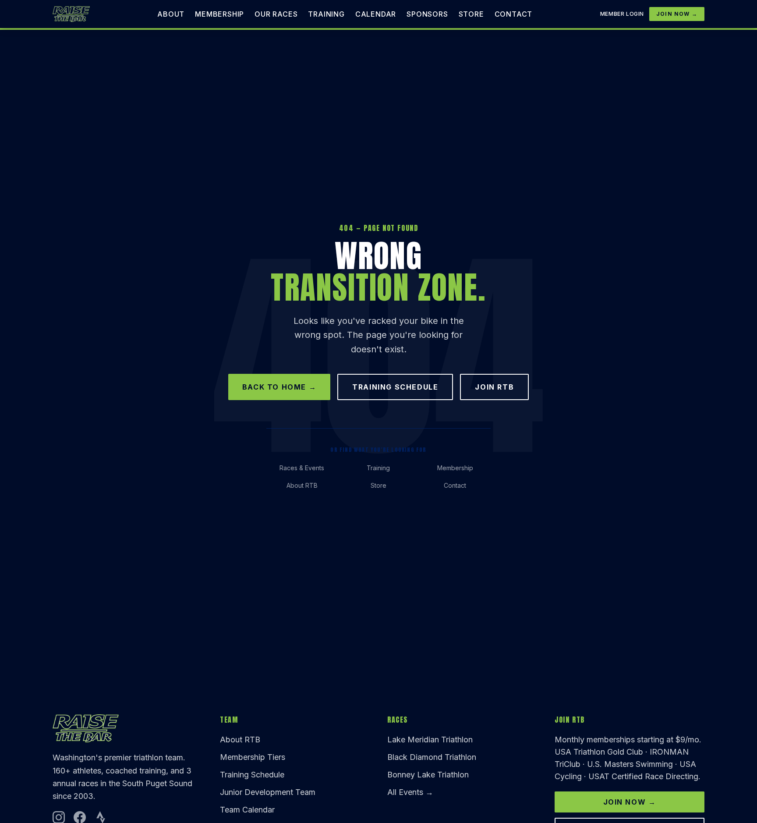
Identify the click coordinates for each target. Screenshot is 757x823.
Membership (219, 14)
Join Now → (676, 14)
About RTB (302, 485)
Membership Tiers (252, 757)
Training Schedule (395, 387)
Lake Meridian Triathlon (430, 739)
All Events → (410, 792)
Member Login (622, 14)
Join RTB (494, 387)
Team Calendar (247, 809)
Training (326, 14)
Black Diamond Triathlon (431, 757)
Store (471, 14)
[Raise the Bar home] (71, 14)
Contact (514, 14)
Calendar (375, 14)
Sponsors (427, 14)
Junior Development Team (267, 792)
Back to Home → (279, 387)
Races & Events (301, 468)
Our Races (276, 14)
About (170, 14)
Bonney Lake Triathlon (428, 774)
